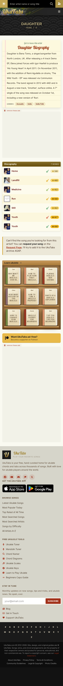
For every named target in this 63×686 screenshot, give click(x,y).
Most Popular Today (12, 507)
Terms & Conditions (45, 660)
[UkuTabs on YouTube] (12, 477)
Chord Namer (12, 554)
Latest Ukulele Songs (12, 503)
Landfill (15, 180)
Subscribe (53, 601)
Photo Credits (50, 663)
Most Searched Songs (13, 517)
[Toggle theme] (4, 4)
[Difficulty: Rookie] (47, 189)
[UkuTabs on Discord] (18, 477)
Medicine (16, 189)
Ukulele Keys (12, 568)
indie (30, 104)
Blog (8, 608)
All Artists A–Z (9, 531)
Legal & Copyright (35, 663)
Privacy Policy (28, 660)
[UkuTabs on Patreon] (25, 477)
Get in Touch (12, 613)
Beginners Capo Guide (17, 577)
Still (14, 208)
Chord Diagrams (14, 558)
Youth (15, 217)
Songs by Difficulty (11, 526)
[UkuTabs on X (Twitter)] (32, 477)
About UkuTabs (14, 660)
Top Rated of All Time (13, 512)
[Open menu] (59, 11)
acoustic (20, 104)
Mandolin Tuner (13, 549)
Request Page (14, 247)
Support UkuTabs (14, 617)
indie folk (40, 104)
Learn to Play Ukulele (16, 572)
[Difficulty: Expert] (47, 217)
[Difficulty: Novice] (47, 171)
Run (14, 198)
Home (15, 171)
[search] (51, 4)
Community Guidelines (16, 663)
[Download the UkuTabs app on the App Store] (14, 488)
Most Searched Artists (13, 521)
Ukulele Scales (13, 563)
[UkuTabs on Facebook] (5, 477)
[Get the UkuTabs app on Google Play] (40, 488)
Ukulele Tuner (13, 544)
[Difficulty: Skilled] (47, 180)
